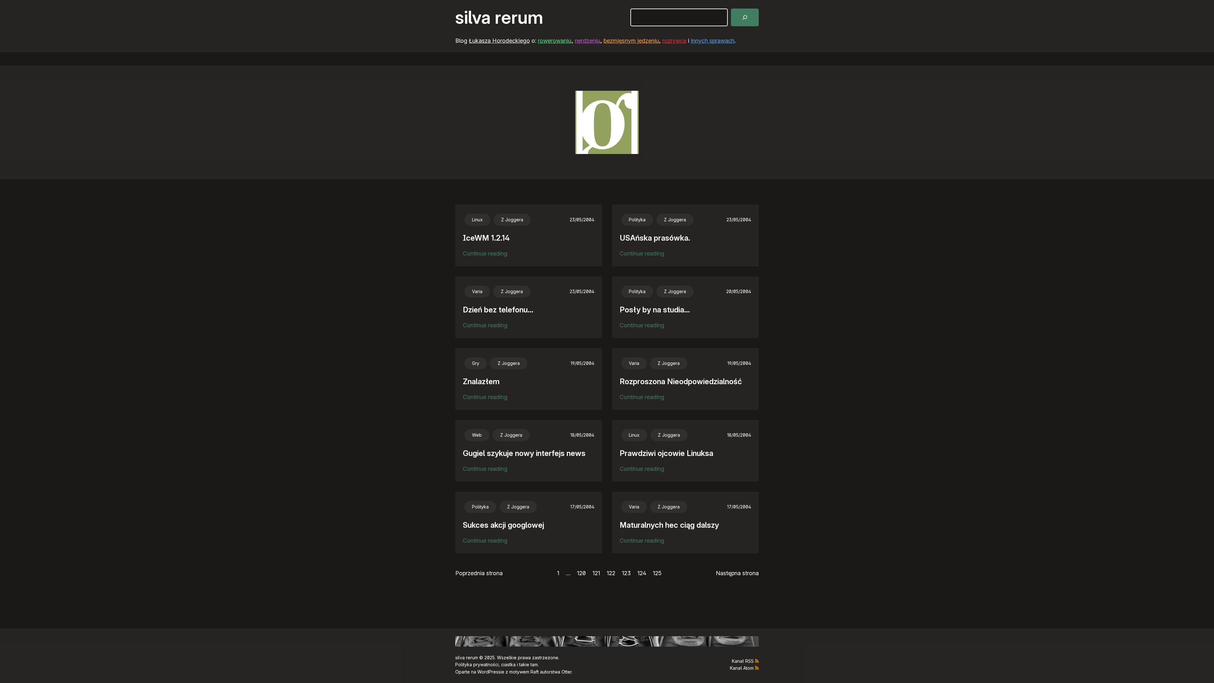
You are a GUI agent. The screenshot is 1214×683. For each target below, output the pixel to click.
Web (477, 435)
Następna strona (737, 573)
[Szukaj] (745, 17)
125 (657, 573)
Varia (477, 291)
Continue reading (485, 254)
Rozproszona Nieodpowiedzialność (681, 381)
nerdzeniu (587, 40)
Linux (477, 219)
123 (626, 573)
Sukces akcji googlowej (503, 525)
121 (596, 573)
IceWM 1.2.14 (486, 238)
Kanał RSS (743, 661)
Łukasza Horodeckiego (499, 40)
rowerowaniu (554, 40)
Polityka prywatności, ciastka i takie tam (496, 664)
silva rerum (499, 17)
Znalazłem (481, 381)
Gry (475, 363)
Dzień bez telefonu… (498, 309)
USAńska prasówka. (655, 238)
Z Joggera (512, 219)
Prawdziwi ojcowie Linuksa (666, 453)
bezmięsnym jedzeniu (631, 40)
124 (641, 573)
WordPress (488, 671)
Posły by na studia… (655, 309)
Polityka (637, 219)
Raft (534, 671)
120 (581, 573)
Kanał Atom (742, 668)
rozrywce (674, 40)
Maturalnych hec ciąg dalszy (669, 525)
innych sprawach (712, 40)
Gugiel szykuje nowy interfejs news (524, 453)
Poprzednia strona (479, 573)
